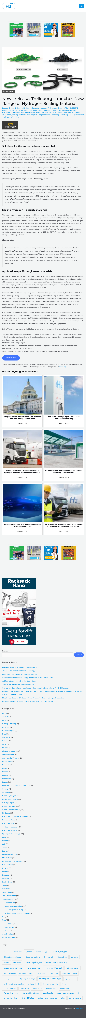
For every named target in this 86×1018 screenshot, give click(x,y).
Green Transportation (13, 906)
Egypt (4, 768)
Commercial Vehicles (10, 758)
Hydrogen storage (28, 112)
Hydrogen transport (63, 112)
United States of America (47, 998)
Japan (4, 847)
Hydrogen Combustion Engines (17, 913)
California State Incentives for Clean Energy (19, 681)
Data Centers (7, 761)
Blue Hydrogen (8, 730)
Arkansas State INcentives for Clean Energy (19, 674)
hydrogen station (10, 979)
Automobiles (9, 903)
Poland (5, 871)
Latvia (4, 851)
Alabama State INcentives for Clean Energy (19, 667)
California (18, 952)
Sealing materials (19, 115)
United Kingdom (10, 998)
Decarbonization (33, 957)
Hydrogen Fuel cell (53, 968)
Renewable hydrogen (31, 993)
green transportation (13, 968)
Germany (6, 792)
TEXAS (7, 930)
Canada (5, 741)
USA (4, 920)
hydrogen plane (10, 973)
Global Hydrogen (16, 108)
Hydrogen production (11, 112)
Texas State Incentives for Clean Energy (18, 684)
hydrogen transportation (14, 984)
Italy (4, 844)
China (4, 748)
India (4, 837)
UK (3, 917)
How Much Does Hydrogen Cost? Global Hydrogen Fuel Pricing (27, 701)
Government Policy (10, 799)
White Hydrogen (9, 937)
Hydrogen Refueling (15, 910)
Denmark (6, 765)
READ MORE (11, 358)
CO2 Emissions (8, 754)
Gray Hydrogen (8, 803)
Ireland (5, 841)
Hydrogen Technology (48, 108)
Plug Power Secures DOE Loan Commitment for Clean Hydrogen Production (33, 698)
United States (28, 998)
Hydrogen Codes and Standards (15, 816)
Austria (5, 720)
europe (74, 957)
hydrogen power (25, 973)
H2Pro (54, 110)
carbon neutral (14, 110)
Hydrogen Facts (8, 820)
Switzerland (7, 892)
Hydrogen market (72, 968)
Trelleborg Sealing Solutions (71, 115)
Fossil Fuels (6, 779)
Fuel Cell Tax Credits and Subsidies (16, 785)
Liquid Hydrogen (11, 827)
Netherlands (37, 988)
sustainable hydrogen (65, 993)
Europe (5, 108)
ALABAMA (8, 924)
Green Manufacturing (11, 810)
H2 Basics (6, 813)
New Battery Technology (12, 861)
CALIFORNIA (9, 927)
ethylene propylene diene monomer (36, 110)
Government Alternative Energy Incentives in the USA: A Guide (27, 677)
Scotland (5, 878)
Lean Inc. (79, 1008)
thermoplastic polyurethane (38, 115)
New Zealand (7, 865)
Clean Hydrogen (8, 751)
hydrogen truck (33, 984)
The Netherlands (9, 896)
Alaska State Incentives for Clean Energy (18, 671)
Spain (4, 885)
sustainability (48, 993)
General (5, 789)
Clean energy (41, 952)
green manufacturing (57, 962)
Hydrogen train (70, 979)
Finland (5, 775)
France (5, 782)
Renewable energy (11, 993)
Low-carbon (24, 988)
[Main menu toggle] (81, 6)
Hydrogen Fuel (8, 823)
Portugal (5, 875)
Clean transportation (12, 957)
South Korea (7, 882)
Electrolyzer (62, 957)
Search (5, 651)
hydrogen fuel (34, 968)
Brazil (4, 734)
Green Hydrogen (9, 806)
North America (51, 988)
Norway (5, 868)
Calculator (6, 737)
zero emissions (75, 998)
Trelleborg (55, 115)
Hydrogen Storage (30, 108)
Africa (4, 713)
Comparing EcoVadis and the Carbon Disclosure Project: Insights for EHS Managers (35, 688)
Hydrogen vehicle (50, 984)
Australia (5, 717)
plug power (64, 988)
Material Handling (9, 854)
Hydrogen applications (67, 110)
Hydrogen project (69, 973)
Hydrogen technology (45, 112)
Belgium (5, 727)
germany (17, 963)
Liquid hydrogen (10, 988)
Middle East (7, 858)
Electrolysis (49, 957)
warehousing (7, 934)
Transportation (8, 899)
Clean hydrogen (59, 951)
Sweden (61, 108)
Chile (4, 744)
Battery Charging (9, 724)
